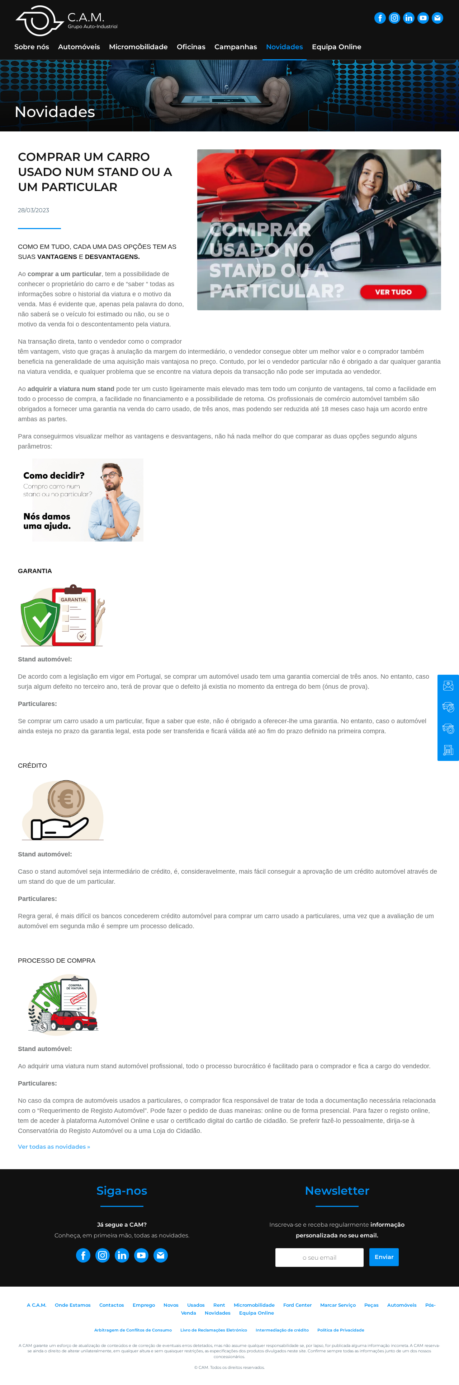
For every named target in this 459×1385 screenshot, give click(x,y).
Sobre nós (31, 47)
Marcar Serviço (338, 1305)
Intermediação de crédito (282, 1330)
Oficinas (191, 47)
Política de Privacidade (340, 1330)
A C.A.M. (36, 1305)
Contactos (111, 1305)
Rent (219, 1305)
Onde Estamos (73, 1305)
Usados (196, 1305)
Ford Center (297, 1305)
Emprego (144, 1305)
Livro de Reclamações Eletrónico (213, 1330)
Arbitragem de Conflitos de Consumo (133, 1330)
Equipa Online (336, 47)
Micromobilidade (138, 47)
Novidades (284, 47)
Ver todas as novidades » (54, 1146)
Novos (171, 1305)
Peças (371, 1305)
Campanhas (235, 47)
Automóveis (79, 47)
